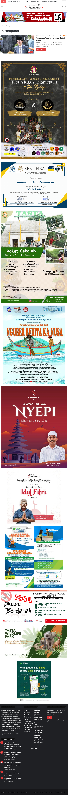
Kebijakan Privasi (43, 792)
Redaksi (36, 792)
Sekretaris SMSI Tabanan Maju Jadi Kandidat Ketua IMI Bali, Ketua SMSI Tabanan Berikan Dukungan (32, 1)
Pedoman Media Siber (60, 792)
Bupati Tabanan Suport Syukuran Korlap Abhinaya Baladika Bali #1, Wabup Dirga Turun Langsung (11, 712)
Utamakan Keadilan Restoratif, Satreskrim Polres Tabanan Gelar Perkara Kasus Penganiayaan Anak (11, 718)
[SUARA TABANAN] (34, 6)
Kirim (49, 717)
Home (3, 26)
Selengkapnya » (41, 49)
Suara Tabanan (40, 35)
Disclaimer (51, 792)
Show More (34, 748)
